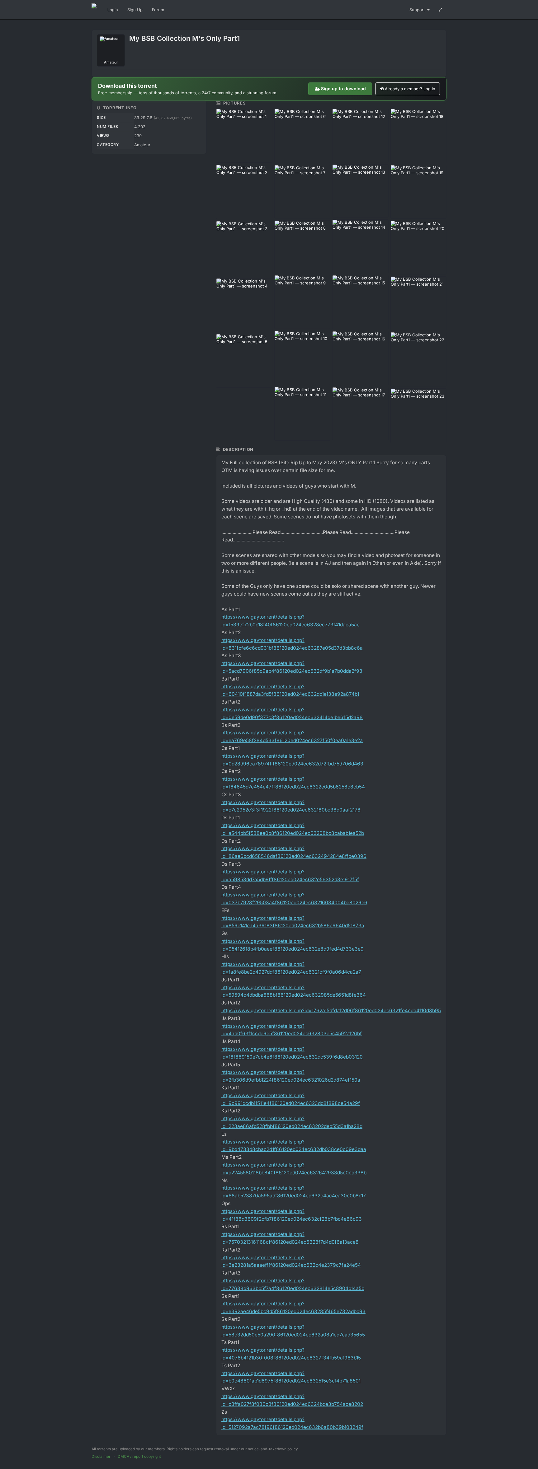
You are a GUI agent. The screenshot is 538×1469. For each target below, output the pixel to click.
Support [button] (417, 9)
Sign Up (135, 9)
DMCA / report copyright (139, 1456)
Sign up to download (343, 88)
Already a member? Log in (410, 88)
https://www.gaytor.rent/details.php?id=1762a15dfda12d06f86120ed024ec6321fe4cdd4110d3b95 (331, 1010)
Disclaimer (101, 1456)
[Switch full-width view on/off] (440, 9)
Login (112, 9)
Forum (158, 9)
